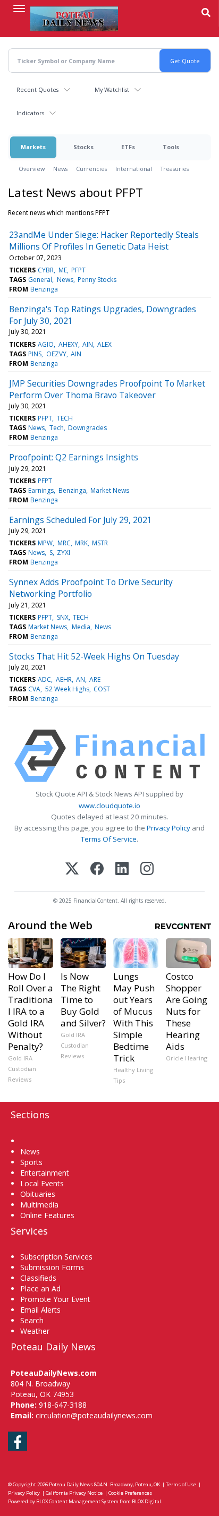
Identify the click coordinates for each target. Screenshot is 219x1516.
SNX (63, 617)
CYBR (46, 270)
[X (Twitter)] (72, 869)
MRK (81, 542)
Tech (56, 427)
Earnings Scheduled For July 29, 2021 (80, 520)
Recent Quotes (37, 89)
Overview (32, 169)
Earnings (41, 490)
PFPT (78, 270)
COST (102, 688)
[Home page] (74, 18)
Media (81, 626)
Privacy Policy (168, 828)
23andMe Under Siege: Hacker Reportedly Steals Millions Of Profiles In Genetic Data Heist (104, 240)
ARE (94, 679)
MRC (64, 542)
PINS (34, 353)
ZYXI (63, 552)
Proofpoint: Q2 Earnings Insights (73, 457)
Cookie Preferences (130, 1492)
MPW (45, 542)
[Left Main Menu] (19, 8)
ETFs (128, 147)
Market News (109, 490)
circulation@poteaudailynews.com (94, 1415)
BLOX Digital (146, 1501)
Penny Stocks (97, 279)
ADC (44, 679)
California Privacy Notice (74, 1492)
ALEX (104, 344)
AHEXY (68, 344)
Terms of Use (181, 1484)
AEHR (64, 679)
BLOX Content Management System (77, 1501)
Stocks (83, 147)
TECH (65, 418)
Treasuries (175, 169)
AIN (87, 344)
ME (62, 270)
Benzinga (44, 289)
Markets (33, 147)
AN (80, 679)
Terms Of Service (109, 839)
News (60, 169)
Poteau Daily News (71, 1484)
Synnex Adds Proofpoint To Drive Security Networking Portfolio (91, 587)
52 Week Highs (67, 688)
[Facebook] (97, 869)
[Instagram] (147, 869)
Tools (171, 147)
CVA (34, 688)
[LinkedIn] (122, 869)
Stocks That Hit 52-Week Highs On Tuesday (94, 656)
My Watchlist (112, 89)
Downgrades (87, 427)
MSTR (100, 542)
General (40, 279)
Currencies (91, 169)
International (133, 169)
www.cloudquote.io (109, 805)
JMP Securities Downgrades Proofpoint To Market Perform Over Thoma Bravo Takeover (107, 389)
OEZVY (56, 353)
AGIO (46, 344)
